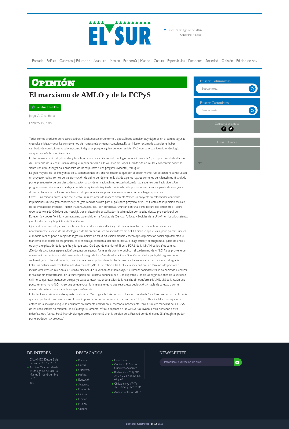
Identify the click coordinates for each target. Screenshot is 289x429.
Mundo (145, 61)
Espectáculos (176, 61)
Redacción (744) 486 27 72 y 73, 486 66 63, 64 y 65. (127, 376)
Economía (130, 61)
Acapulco (100, 61)
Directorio (120, 360)
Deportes (195, 61)
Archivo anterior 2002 (127, 392)
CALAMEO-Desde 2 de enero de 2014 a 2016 (44, 361)
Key (32, 383)
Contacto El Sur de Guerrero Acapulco (125, 366)
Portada (37, 61)
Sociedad (211, 61)
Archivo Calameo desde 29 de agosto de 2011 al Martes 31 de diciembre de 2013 (44, 373)
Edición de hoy (246, 61)
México (115, 61)
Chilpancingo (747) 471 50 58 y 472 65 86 (127, 386)
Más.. (200, 163)
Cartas (82, 365)
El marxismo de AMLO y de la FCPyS (90, 95)
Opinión (227, 61)
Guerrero (66, 61)
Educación (83, 61)
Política (51, 61)
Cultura (159, 61)
